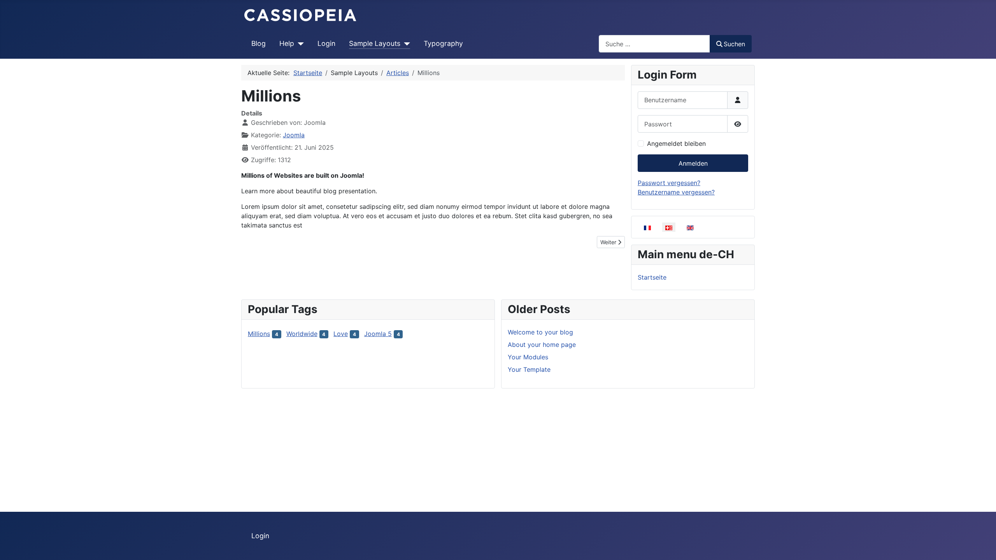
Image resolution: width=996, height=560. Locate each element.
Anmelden (693, 163)
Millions (259, 334)
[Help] (299, 43)
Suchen (734, 44)
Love (340, 334)
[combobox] (654, 43)
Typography (443, 43)
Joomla (294, 135)
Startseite (652, 277)
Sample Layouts (374, 43)
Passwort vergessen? (669, 183)
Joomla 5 (378, 334)
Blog (258, 43)
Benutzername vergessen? (676, 192)
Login (326, 43)
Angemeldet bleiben (676, 143)
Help (286, 43)
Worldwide (301, 334)
